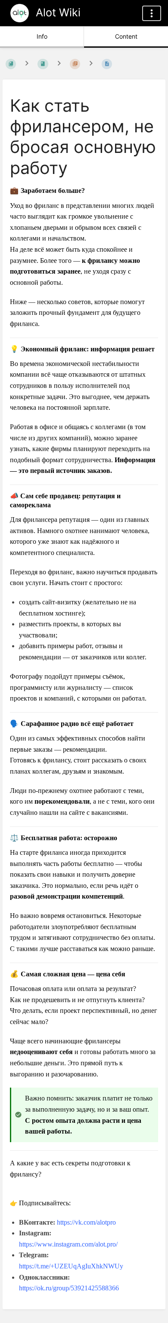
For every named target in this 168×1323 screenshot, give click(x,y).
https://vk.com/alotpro (86, 1222)
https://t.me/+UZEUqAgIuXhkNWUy (71, 1266)
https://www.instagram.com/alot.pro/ (68, 1244)
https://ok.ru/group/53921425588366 (69, 1288)
